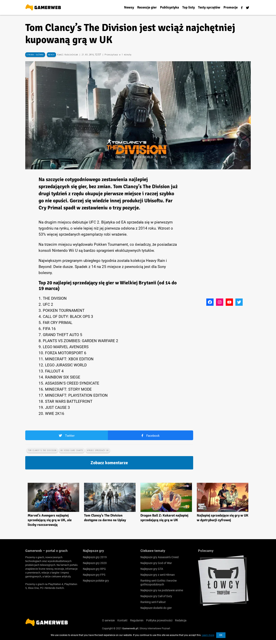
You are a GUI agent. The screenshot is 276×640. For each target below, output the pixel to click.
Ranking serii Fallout (153, 602)
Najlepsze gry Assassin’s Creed (159, 557)
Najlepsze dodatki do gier (156, 607)
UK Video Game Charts (71, 450)
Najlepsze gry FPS (94, 574)
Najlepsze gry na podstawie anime (161, 590)
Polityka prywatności (159, 620)
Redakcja (180, 620)
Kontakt (122, 620)
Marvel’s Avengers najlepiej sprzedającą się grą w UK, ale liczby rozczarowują (50, 520)
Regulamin (136, 620)
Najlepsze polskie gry (96, 580)
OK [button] (220, 635)
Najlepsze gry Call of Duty (156, 596)
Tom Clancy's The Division (42, 450)
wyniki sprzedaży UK (98, 450)
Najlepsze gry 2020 (95, 563)
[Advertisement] (228, 236)
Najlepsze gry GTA (151, 568)
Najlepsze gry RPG (94, 568)
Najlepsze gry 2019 (95, 557)
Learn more (208, 635)
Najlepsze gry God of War (156, 563)
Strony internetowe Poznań (155, 628)
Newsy (51, 55)
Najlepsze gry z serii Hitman (157, 574)
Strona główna (35, 55)
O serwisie (108, 620)
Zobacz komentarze (109, 462)
